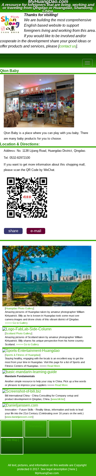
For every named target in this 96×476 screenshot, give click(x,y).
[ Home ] (12, 423)
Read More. (54, 365)
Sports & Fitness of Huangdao (23, 354)
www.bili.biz (57, 399)
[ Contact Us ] (59, 423)
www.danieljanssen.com (19, 416)
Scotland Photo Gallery (18, 333)
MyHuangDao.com (47, 473)
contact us (67, 46)
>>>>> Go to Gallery (16, 322)
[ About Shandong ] (36, 424)
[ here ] (72, 469)
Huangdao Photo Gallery (19, 308)
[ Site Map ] (12, 440)
